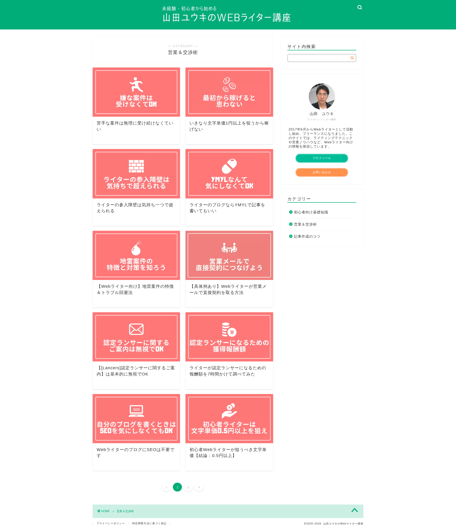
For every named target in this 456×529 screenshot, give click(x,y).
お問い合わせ (322, 172)
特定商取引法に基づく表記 (149, 523)
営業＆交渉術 (305, 224)
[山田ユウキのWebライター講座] (228, 28)
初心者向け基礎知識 (311, 212)
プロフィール (322, 158)
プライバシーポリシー (110, 523)
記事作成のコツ (307, 236)
